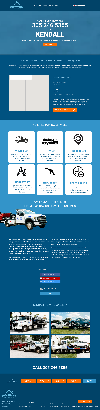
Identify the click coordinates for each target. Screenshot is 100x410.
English (76, 5)
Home (35, 5)
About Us (51, 5)
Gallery (56, 5)
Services (39, 5)
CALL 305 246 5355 (50, 367)
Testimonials (45, 5)
